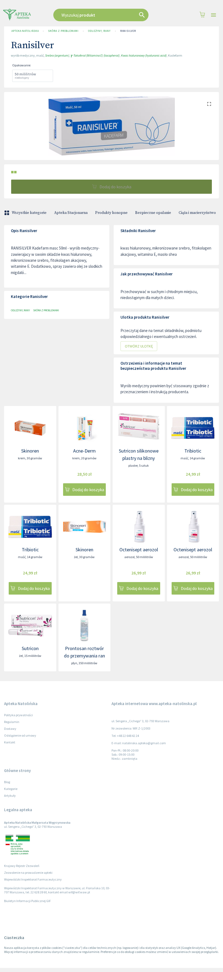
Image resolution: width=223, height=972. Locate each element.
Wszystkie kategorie (29, 212)
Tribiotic (192, 451)
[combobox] (106, 15)
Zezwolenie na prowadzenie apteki (28, 873)
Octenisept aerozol (138, 549)
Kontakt (9, 742)
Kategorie (10, 789)
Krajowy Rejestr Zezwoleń (21, 866)
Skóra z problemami (63, 31)
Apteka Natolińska (25, 31)
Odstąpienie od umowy (20, 735)
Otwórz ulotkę (139, 346)
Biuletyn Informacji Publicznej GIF (27, 901)
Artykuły (10, 795)
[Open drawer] (213, 15)
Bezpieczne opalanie (153, 212)
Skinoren (30, 451)
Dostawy (10, 729)
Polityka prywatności (18, 715)
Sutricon (30, 648)
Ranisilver (128, 31)
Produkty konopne (111, 212)
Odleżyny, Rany (99, 31)
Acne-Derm (84, 451)
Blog (7, 782)
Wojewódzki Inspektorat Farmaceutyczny (33, 879)
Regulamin (11, 722)
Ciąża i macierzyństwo (197, 212)
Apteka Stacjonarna (71, 212)
